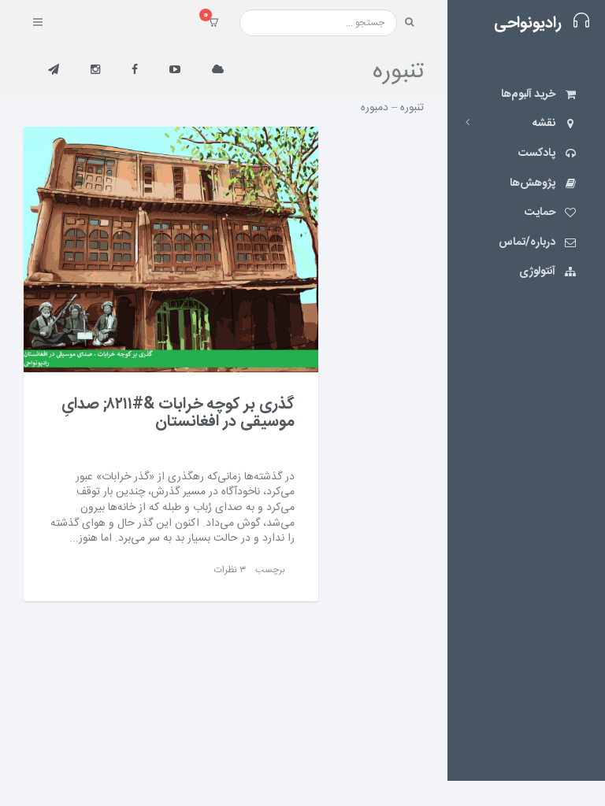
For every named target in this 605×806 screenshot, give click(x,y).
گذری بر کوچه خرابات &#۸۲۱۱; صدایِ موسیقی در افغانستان (178, 412)
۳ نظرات (230, 570)
